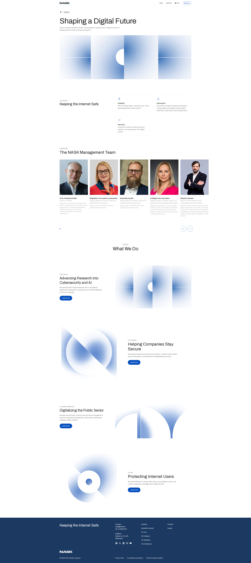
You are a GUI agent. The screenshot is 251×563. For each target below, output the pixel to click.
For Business (145, 540)
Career (169, 528)
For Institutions (146, 544)
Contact (170, 524)
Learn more (66, 298)
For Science (145, 536)
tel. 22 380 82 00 (121, 529)
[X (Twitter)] (120, 543)
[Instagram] (127, 543)
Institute (169, 3)
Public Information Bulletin (154, 558)
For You (143, 532)
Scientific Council (147, 528)
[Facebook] (116, 543)
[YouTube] (130, 543)
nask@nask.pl (120, 526)
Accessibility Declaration (135, 558)
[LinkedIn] (123, 543)
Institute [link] (67, 12)
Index (161, 3)
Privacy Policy (119, 558)
